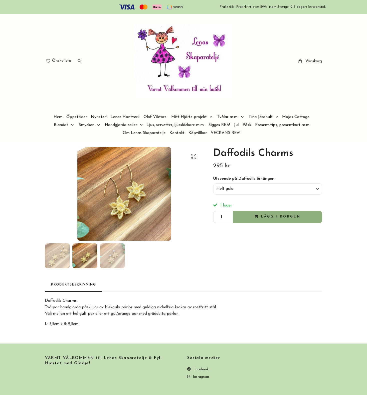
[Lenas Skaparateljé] (184, 61)
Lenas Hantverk (125, 117)
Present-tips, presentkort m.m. (282, 125)
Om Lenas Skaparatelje (144, 133)
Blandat (61, 125)
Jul (236, 125)
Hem (58, 117)
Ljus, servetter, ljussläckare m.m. (175, 125)
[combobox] (267, 189)
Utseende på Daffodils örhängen (243, 179)
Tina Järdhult (261, 117)
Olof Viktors (155, 117)
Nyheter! (99, 117)
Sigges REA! (219, 125)
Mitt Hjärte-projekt (189, 117)
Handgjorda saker (121, 125)
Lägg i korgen (280, 216)
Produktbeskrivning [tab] (73, 284)
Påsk (247, 125)
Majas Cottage (295, 117)
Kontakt (177, 133)
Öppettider (76, 117)
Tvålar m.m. (227, 117)
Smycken (86, 125)
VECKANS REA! (225, 133)
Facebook (200, 369)
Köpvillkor (197, 133)
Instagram (200, 377)
